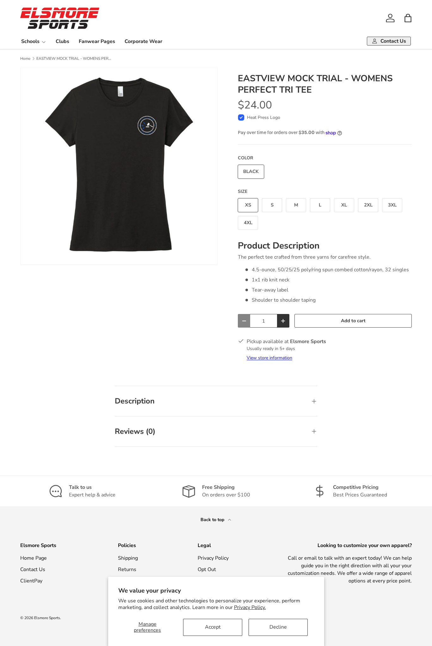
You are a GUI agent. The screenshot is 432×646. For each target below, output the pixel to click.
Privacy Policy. (250, 607)
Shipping (128, 558)
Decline (278, 627)
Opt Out (207, 569)
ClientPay (31, 580)
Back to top (213, 520)
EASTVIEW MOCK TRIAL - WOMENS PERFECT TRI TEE (74, 58)
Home (25, 58)
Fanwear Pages (97, 41)
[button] (408, 18)
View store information (269, 358)
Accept (213, 627)
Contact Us (32, 569)
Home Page (33, 558)
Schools (30, 41)
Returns (127, 569)
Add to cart (353, 320)
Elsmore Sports (47, 617)
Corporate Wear (143, 41)
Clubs (62, 41)
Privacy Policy (213, 558)
